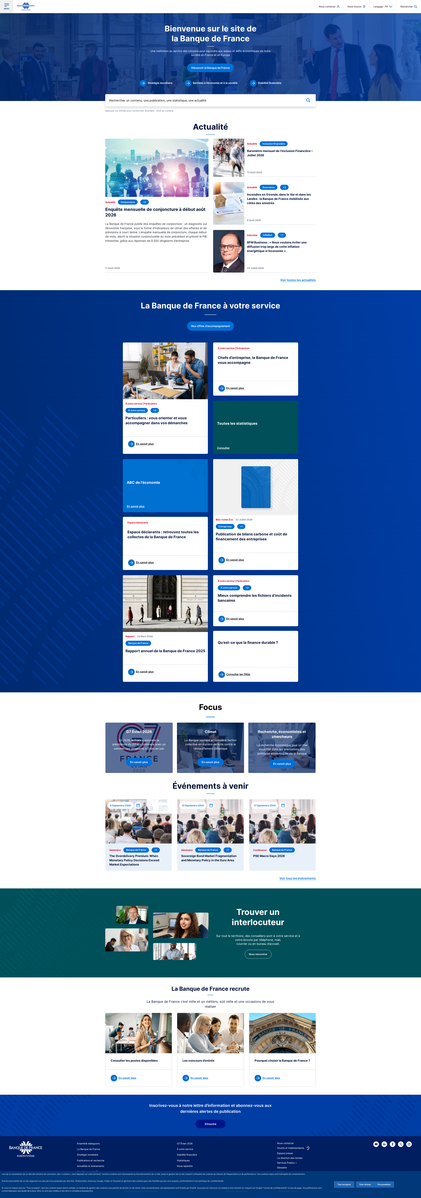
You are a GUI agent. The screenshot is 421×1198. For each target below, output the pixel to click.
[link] (156, 83)
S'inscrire (210, 1124)
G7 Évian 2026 (185, 1143)
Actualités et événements (90, 1166)
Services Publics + (287, 1162)
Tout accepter (344, 1184)
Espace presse (285, 1153)
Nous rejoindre (185, 1166)
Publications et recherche (90, 1160)
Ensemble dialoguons (88, 1143)
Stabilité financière (187, 1154)
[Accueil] (29, 1149)
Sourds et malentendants (290, 1148)
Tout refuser (365, 1184)
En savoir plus (136, 506)
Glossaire (282, 1167)
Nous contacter (285, 1143)
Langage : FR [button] (380, 6)
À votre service (185, 1149)
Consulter (223, 448)
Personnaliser (384, 1184)
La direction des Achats (289, 1158)
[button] (408, 6)
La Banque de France (88, 1149)
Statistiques (183, 1160)
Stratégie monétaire (87, 1154)
